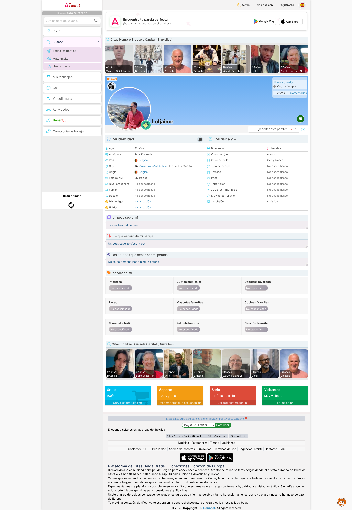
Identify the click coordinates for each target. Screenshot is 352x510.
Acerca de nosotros (182, 449)
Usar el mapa (61, 66)
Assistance (342, 502)
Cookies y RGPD (139, 449)
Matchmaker (61, 58)
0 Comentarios (297, 93)
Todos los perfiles (64, 50)
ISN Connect (206, 508)
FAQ (282, 449)
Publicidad (159, 449)
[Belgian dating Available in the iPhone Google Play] (220, 455)
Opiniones (228, 442)
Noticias (183, 442)
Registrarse (286, 5)
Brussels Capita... (181, 166)
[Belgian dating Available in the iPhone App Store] (193, 455)
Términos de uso (225, 449)
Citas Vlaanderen (217, 436)
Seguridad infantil (250, 449)
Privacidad (204, 449)
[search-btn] (96, 20)
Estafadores (199, 442)
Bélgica (143, 160)
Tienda (214, 442)
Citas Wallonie (238, 436)
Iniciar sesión (264, 5)
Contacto (271, 449)
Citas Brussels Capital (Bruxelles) (185, 436)
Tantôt (74, 5)
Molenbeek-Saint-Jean (153, 166)
